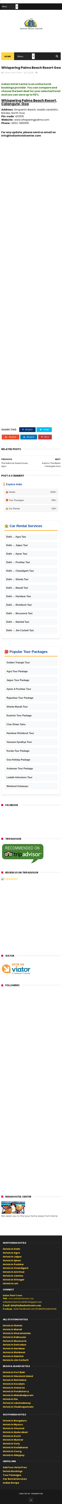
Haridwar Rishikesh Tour (20, 733)
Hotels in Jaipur (12, 1256)
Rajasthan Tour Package (20, 697)
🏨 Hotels (31, 492)
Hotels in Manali (12, 1329)
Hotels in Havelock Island (18, 1376)
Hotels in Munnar (13, 1439)
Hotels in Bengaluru (15, 1420)
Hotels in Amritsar (14, 1272)
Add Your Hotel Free (15, 1467)
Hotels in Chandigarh (15, 1268)
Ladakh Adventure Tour (19, 777)
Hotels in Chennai (13, 1428)
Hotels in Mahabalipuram (18, 1395)
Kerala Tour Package (18, 750)
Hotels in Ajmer (12, 1260)
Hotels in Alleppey (13, 1455)
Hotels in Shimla (12, 1325)
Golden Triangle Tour (18, 662)
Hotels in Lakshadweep (17, 1403)
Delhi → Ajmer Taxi (16, 553)
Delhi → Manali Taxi (17, 587)
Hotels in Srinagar (13, 1279)
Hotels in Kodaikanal (15, 1447)
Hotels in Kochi (12, 1436)
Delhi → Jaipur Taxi (17, 545)
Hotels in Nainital (13, 1356)
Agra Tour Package (17, 671)
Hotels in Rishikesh (14, 1352)
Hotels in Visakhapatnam (18, 1406)
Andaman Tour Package (20, 768)
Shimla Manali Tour (17, 706)
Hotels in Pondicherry (16, 1391)
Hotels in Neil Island (14, 1380)
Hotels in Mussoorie (15, 1341)
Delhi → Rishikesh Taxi (19, 604)
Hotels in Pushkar (13, 1264)
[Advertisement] (31, 280)
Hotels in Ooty (11, 1443)
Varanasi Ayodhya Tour (19, 742)
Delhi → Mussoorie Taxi (19, 613)
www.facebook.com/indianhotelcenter (35, 1308)
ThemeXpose (37, 1493)
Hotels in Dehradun (14, 1344)
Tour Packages (12, 1475)
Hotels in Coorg (12, 1451)
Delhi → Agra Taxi (16, 536)
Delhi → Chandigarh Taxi (20, 570)
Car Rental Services (15, 1479)
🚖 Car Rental (31, 508)
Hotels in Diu (10, 1399)
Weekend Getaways (17, 786)
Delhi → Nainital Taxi (17, 621)
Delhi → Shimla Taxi (17, 579)
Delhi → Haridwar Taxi (18, 596)
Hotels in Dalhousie (14, 1337)
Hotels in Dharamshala (17, 1333)
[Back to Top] (31, 1500)
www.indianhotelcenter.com (20, 1298)
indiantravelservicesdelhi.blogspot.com (22, 1302)
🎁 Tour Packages (31, 500)
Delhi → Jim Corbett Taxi (20, 630)
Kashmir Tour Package (19, 715)
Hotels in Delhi (11, 1249)
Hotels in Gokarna (14, 1387)
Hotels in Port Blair (14, 1372)
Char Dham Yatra (16, 724)
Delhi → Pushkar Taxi (18, 562)
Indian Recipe (11, 1482)
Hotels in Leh (10, 1283)
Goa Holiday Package (18, 759)
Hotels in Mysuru (13, 1424)
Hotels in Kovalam (14, 1383)
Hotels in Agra (11, 1252)
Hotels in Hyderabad (15, 1432)
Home (7, 56)
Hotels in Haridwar (14, 1348)
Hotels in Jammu (13, 1275)
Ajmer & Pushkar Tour (19, 689)
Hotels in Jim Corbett (16, 1360)
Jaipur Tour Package (18, 680)
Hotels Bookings (12, 1471)
